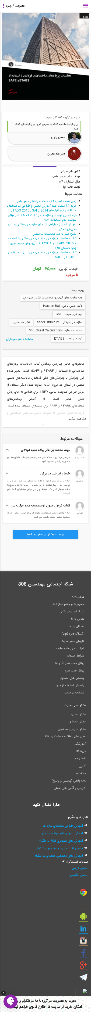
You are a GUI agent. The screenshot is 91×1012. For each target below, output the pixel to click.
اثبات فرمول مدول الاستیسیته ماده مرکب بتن (40, 506)
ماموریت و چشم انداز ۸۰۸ (68, 604)
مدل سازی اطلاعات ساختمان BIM (65, 736)
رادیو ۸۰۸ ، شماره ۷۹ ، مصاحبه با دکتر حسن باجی (46, 201)
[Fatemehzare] (80, 509)
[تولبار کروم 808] (83, 894)
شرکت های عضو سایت (70, 648)
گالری (82, 766)
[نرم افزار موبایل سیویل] (83, 918)
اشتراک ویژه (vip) (73, 633)
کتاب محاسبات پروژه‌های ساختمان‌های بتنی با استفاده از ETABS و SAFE (42, 255)
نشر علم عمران (56, 153)
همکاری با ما (76, 626)
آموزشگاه (80, 743)
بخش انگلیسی (78, 875)
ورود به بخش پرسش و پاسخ (45, 534)
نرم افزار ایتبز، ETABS (68, 338)
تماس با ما (77, 618)
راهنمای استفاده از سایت (69, 685)
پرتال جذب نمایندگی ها (69, 663)
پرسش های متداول (72, 678)
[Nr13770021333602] (80, 453)
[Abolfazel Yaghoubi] (80, 477)
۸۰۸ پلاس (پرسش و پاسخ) (69, 780)
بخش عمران (78, 714)
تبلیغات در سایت (74, 692)
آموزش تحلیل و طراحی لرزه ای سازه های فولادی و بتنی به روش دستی (42, 227)
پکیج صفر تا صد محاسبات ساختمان (54, 234)
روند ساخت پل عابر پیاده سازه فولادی (45, 450)
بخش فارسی (79, 868)
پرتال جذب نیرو (74, 670)
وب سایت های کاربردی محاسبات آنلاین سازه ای (52, 297)
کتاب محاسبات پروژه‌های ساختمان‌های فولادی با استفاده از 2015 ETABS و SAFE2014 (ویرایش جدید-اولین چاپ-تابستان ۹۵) (42, 243)
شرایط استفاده (75, 655)
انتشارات (80, 758)
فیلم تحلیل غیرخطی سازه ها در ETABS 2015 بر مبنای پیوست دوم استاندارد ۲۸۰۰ (42, 217)
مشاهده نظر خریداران (19, 339)
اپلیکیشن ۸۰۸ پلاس (72, 611)
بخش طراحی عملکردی (72, 729)
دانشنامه (81, 773)
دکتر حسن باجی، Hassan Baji (62, 306)
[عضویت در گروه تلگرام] (83, 979)
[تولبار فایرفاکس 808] (83, 906)
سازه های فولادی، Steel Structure (59, 322)
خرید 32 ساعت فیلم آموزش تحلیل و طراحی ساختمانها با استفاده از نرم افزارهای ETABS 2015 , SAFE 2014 (42, 208)
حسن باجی (58, 137)
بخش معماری (77, 721)
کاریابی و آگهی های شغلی (70, 788)
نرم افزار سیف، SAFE (69, 314)
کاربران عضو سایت (72, 641)
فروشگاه (81, 751)
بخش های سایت (75, 705)
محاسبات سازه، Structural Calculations (55, 330)
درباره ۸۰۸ (78, 596)
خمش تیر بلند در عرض (55, 474)
